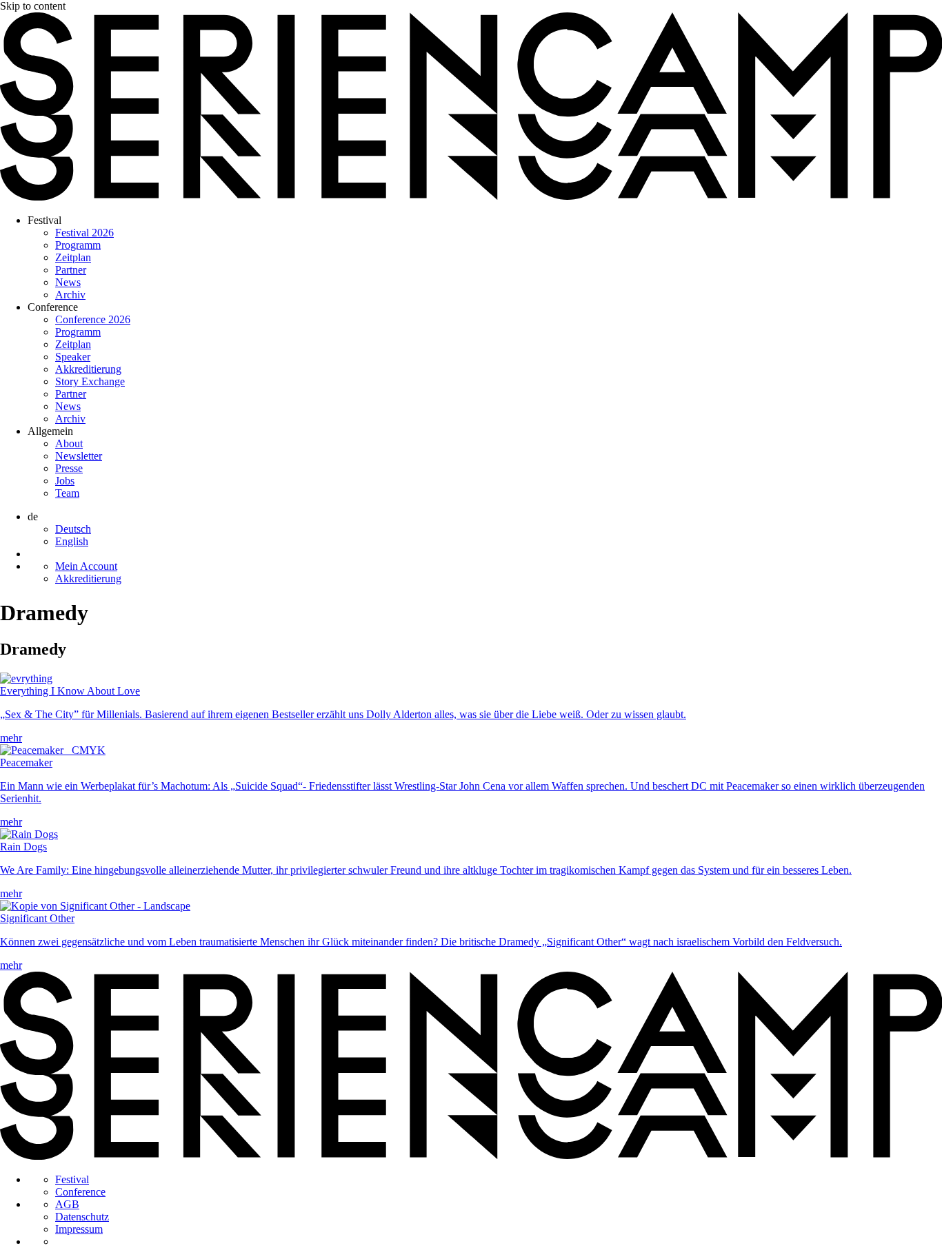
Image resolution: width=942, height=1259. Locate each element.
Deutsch (73, 529)
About (69, 443)
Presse (69, 468)
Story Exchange (90, 381)
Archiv (70, 294)
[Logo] (471, 197)
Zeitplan (73, 257)
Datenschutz (82, 1216)
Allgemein (50, 431)
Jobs (64, 481)
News (68, 282)
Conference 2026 (92, 319)
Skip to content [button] (33, 6)
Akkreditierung (88, 369)
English (71, 541)
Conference (53, 307)
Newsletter (78, 456)
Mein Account (86, 566)
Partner (70, 270)
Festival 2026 (84, 232)
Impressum (79, 1229)
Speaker (72, 356)
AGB (67, 1204)
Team (67, 493)
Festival (44, 220)
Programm (78, 245)
